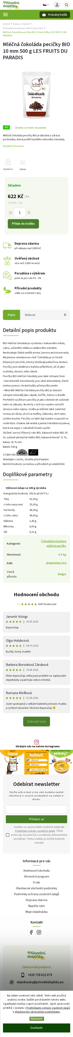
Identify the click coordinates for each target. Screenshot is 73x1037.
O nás (36, 882)
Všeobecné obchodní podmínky (36, 888)
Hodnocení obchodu (36, 594)
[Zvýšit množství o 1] (29, 212)
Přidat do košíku (23, 223)
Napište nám (36, 906)
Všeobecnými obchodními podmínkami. (38, 1012)
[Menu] (5, 14)
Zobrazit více (36, 721)
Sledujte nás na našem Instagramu (38, 746)
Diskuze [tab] (30, 315)
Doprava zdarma (36, 900)
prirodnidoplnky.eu (39, 932)
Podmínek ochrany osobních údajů (35, 831)
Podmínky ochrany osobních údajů (36, 894)
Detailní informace (13, 146)
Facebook (31, 932)
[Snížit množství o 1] (10, 212)
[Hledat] (66, 4)
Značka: (30, 127)
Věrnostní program (36, 876)
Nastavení (36, 1018)
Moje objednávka (36, 912)
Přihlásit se (36, 819)
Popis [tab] (11, 315)
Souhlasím (36, 1028)
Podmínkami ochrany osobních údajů (48, 1008)
